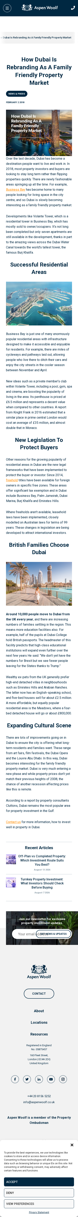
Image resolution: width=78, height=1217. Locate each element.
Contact (39, 993)
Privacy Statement (39, 1212)
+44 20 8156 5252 (39, 1096)
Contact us (13, 822)
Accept (12, 1182)
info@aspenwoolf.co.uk (39, 1102)
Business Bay (15, 189)
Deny (10, 1193)
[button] (72, 1145)
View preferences (20, 1204)
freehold (12, 480)
